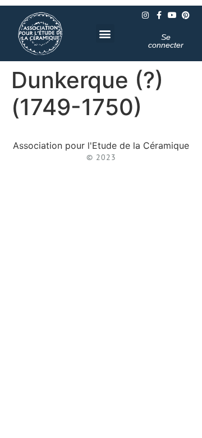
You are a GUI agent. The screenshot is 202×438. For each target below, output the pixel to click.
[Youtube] (172, 15)
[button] (105, 33)
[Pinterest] (186, 15)
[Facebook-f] (159, 15)
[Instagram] (145, 15)
